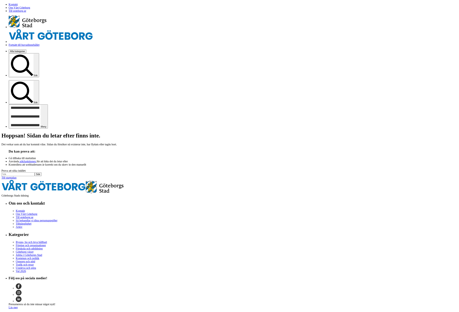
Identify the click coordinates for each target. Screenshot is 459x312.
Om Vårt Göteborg (19, 7)
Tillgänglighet (23, 223)
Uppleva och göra (26, 267)
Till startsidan (8, 177)
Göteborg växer (25, 251)
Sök (38, 174)
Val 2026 (21, 271)
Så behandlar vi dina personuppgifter (36, 220)
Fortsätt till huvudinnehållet (24, 44)
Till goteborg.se (17, 10)
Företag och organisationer (31, 245)
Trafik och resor (25, 264)
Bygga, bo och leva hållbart (31, 242)
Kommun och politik (27, 258)
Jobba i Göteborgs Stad (29, 255)
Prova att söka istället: (13, 170)
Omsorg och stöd (25, 261)
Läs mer (13, 307)
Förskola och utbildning (29, 248)
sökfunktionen (28, 161)
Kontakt (13, 4)
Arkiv (19, 226)
